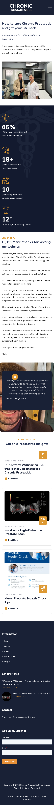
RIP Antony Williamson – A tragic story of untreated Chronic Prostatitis (24, 469)
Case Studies (10, 656)
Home (7, 651)
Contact (8, 646)
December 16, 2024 (21, 697)
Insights (8, 661)
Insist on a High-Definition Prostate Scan (23, 532)
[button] (22, 418)
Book (6, 641)
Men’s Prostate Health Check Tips (25, 600)
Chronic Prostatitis (14, 461)
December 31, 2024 (9, 687)
